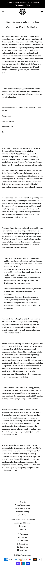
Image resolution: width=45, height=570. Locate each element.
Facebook (23, 534)
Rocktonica (26, 555)
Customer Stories (22, 508)
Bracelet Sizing (22, 511)
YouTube (24, 550)
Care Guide (22, 515)
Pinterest (23, 540)
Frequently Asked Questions (22, 519)
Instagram (23, 544)
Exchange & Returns (22, 523)
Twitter (23, 537)
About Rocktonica (22, 505)
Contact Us (22, 529)
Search (23, 502)
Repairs (22, 526)
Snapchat (23, 547)
